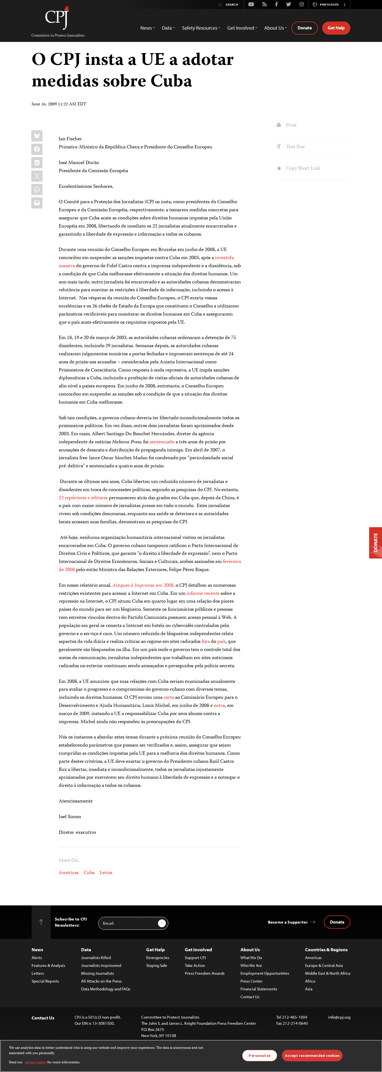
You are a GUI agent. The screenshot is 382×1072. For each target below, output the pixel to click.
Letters (38, 973)
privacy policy (35, 1063)
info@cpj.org (339, 1017)
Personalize (259, 1055)
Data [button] (167, 28)
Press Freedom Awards (205, 973)
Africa (310, 981)
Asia (308, 988)
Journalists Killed (96, 957)
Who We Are (251, 965)
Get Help (336, 27)
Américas (69, 873)
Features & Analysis (48, 965)
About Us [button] (274, 28)
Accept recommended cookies (312, 1055)
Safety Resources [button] (199, 28)
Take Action (195, 965)
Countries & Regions (326, 949)
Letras (106, 873)
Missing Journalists (97, 973)
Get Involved (198, 949)
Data (86, 949)
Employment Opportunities (264, 973)
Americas (313, 957)
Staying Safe (156, 965)
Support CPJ (195, 957)
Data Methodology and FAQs (105, 988)
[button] (344, 4)
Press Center (251, 981)
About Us (250, 949)
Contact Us (250, 996)
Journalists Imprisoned (101, 965)
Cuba (89, 873)
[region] (191, 1056)
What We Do (251, 957)
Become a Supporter (288, 922)
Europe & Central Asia (324, 965)
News (37, 949)
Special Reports (45, 981)
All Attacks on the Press (101, 981)
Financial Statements (258, 988)
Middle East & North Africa (327, 973)
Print (290, 125)
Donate (305, 27)
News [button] (146, 28)
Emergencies (157, 957)
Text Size (295, 147)
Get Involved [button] (240, 28)
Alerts (37, 957)
